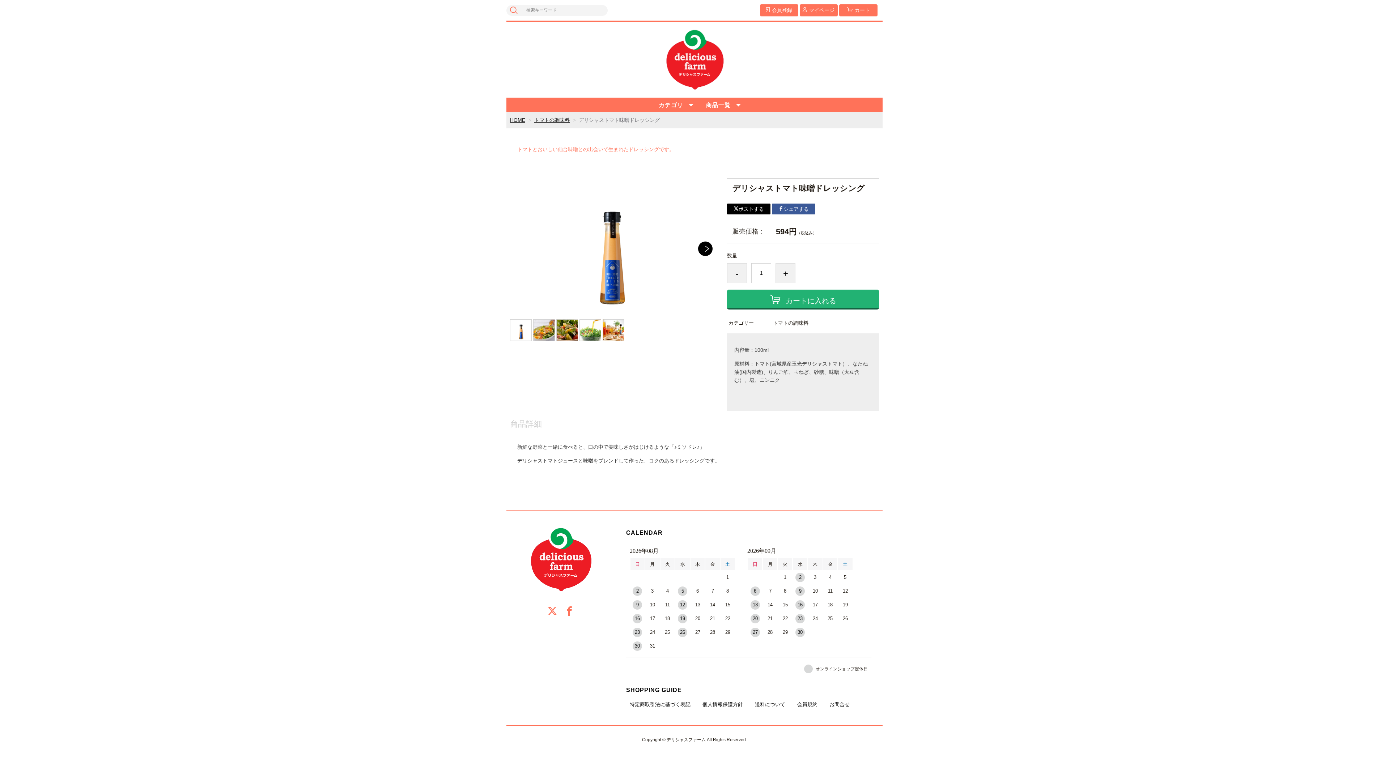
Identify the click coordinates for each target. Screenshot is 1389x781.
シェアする (796, 209)
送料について (770, 704)
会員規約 (807, 704)
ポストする (751, 209)
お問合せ (839, 704)
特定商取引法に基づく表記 (660, 704)
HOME (517, 120)
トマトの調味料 (552, 120)
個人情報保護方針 (722, 704)
